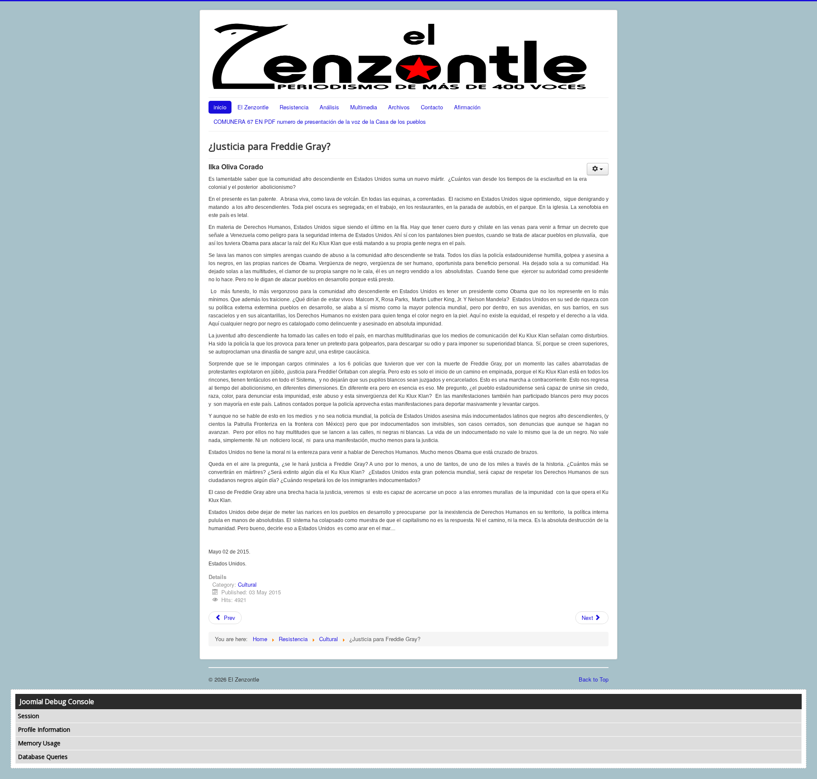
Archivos (399, 107)
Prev (228, 617)
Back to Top (593, 679)
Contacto (432, 107)
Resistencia (294, 107)
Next (588, 617)
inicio (220, 107)
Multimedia (363, 107)
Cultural (247, 584)
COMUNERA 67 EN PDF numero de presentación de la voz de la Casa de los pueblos (320, 121)
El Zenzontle (253, 107)
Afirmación (467, 107)
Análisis (329, 107)
